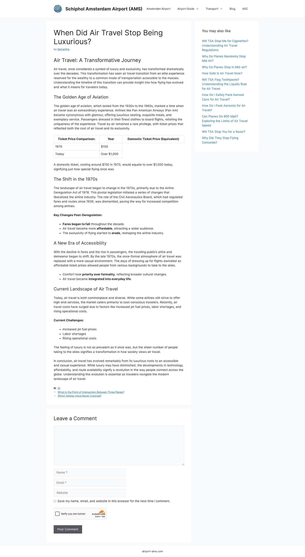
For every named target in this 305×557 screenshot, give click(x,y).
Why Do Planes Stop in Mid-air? (224, 67)
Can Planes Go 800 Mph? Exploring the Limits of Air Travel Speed (225, 121)
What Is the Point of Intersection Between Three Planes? (91, 392)
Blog (232, 8)
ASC (245, 8)
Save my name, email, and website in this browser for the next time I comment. (114, 501)
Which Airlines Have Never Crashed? (79, 395)
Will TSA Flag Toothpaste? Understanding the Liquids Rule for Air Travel (224, 84)
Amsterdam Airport (158, 8)
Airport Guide (185, 8)
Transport (212, 8)
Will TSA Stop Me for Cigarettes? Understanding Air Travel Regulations (225, 45)
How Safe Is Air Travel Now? (222, 73)
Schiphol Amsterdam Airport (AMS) (103, 8)
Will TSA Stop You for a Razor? (223, 131)
